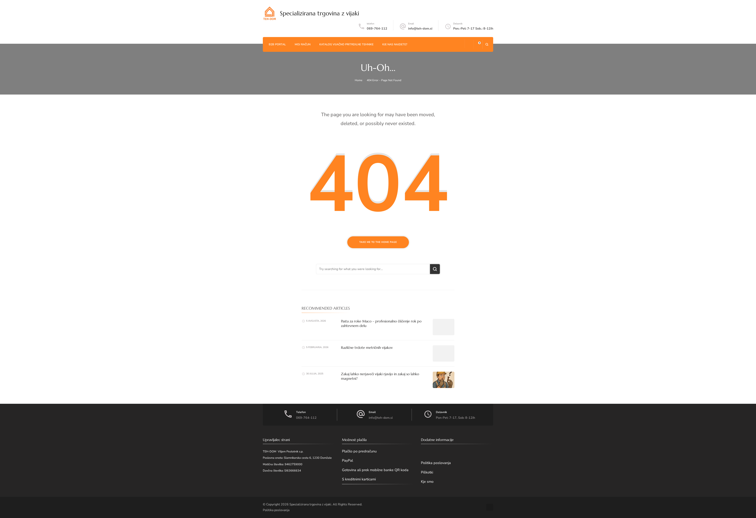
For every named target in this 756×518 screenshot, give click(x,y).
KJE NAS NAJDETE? (394, 44)
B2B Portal (277, 44)
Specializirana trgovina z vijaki (319, 13)
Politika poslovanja (436, 462)
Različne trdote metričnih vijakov (367, 347)
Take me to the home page (378, 242)
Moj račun (302, 44)
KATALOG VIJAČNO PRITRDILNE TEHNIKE (346, 44)
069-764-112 (377, 28)
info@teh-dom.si (420, 28)
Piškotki (427, 472)
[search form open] (486, 44)
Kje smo (427, 481)
